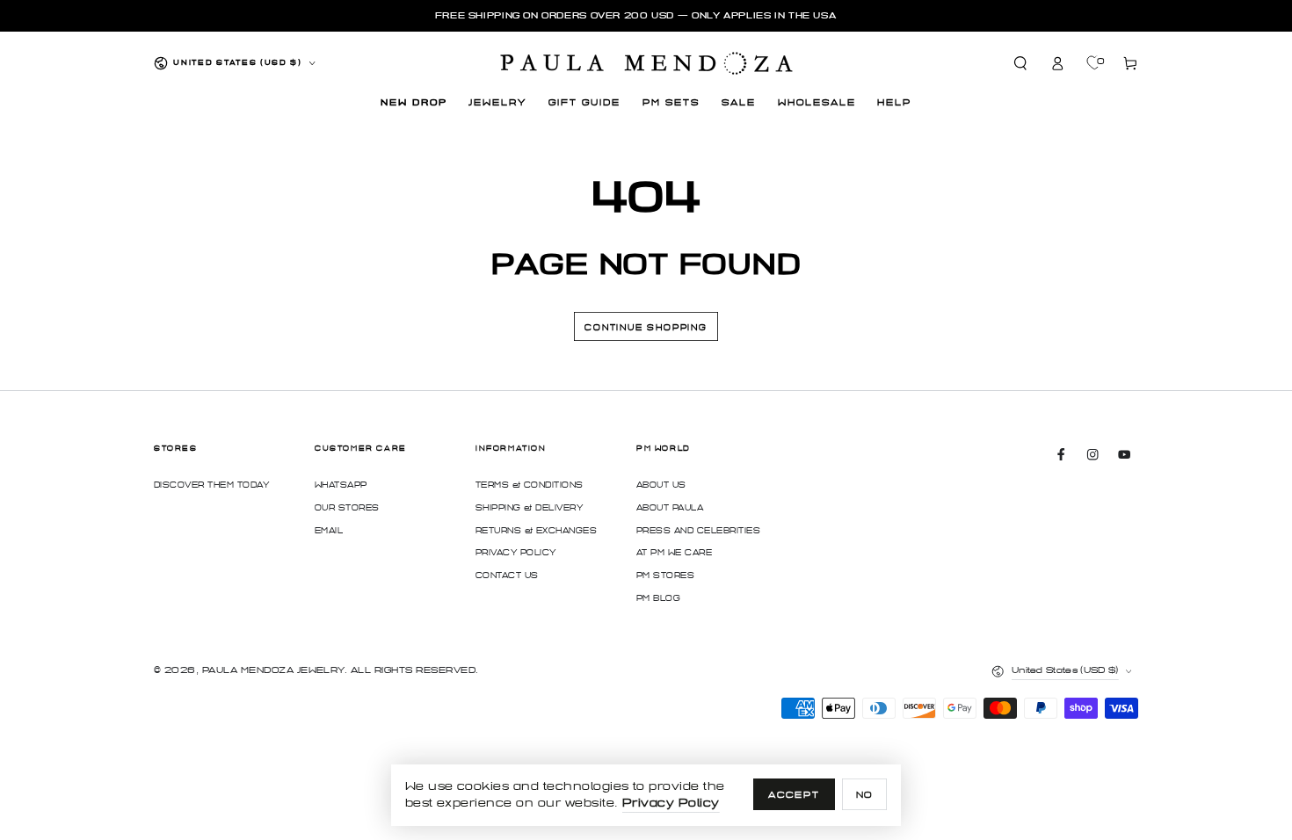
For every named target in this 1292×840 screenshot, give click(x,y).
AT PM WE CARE (674, 552)
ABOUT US (661, 485)
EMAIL (329, 530)
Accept (794, 794)
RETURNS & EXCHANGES (536, 530)
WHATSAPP (341, 485)
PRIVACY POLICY (515, 552)
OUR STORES (347, 508)
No (865, 794)
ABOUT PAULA (669, 508)
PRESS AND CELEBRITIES (698, 530)
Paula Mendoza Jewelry (273, 670)
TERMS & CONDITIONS (529, 485)
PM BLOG (658, 598)
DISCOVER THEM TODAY (211, 485)
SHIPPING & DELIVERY (529, 508)
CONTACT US (507, 575)
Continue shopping (646, 327)
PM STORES (665, 575)
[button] (1021, 62)
